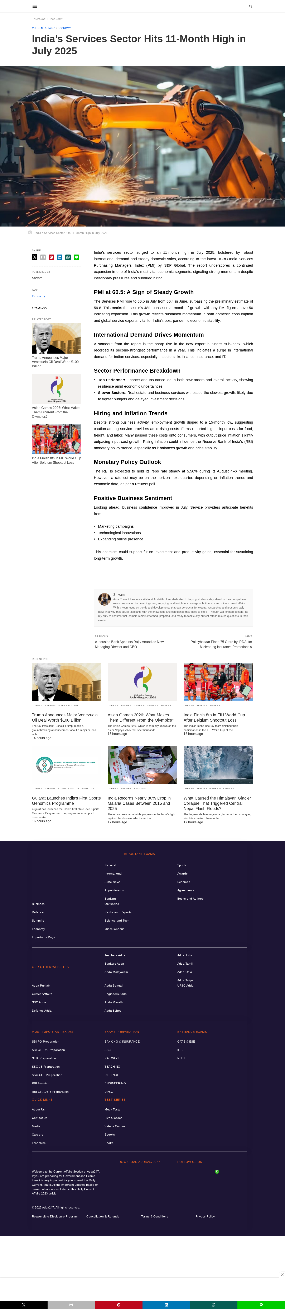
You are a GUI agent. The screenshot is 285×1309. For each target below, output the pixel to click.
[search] (250, 6)
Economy (56, 19)
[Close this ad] (282, 1275)
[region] (142, 1289)
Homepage (39, 19)
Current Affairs (43, 28)
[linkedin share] (166, 1305)
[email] (71, 1305)
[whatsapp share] (214, 1305)
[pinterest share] (118, 1305)
